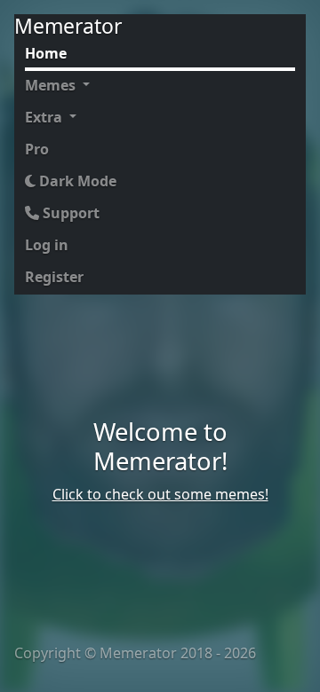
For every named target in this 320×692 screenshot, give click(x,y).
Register (54, 277)
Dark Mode (76, 181)
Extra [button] (45, 117)
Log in (46, 245)
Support (69, 213)
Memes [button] (52, 85)
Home (46, 53)
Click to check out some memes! (160, 494)
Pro (37, 149)
